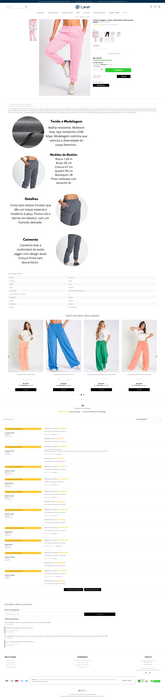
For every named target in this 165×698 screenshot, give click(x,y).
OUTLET (125, 12)
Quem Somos (10, 660)
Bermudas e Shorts (53, 12)
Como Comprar (10, 665)
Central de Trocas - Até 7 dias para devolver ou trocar (112, 1)
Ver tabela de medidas (114, 53)
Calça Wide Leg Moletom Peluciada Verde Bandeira (101, 374)
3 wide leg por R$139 (99, 12)
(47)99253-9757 (149, 662)
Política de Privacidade (41, 681)
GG (105, 48)
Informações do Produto (20, 104)
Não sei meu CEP (97, 77)
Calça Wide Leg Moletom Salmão (25, 374)
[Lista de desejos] (156, 7)
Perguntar (99, 614)
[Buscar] (26, 6)
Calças (78, 12)
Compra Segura (10, 662)
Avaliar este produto (93, 589)
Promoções (86, 12)
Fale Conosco (82, 667)
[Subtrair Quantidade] (94, 69)
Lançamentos (40, 12)
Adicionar (101, 85)
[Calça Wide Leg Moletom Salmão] (25, 346)
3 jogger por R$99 (114, 12)
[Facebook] (146, 673)
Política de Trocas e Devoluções (82, 660)
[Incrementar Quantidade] (101, 69)
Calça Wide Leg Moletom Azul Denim (63, 374)
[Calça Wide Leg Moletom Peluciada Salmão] (139, 346)
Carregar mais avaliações (73, 589)
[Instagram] (149, 673)
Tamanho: (96, 45)
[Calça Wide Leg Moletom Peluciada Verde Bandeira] (101, 346)
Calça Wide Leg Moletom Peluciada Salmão (139, 374)
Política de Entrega (82, 662)
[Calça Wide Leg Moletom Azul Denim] (63, 346)
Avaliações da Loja (10, 667)
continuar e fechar (126, 680)
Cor (94, 30)
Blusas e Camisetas (67, 12)
